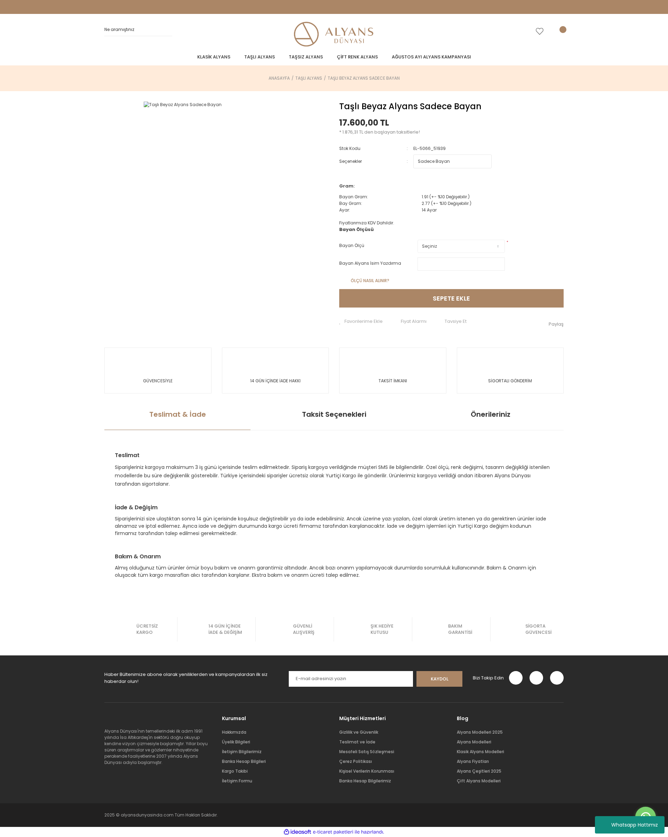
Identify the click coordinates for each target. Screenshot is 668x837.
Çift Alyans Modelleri (479, 781)
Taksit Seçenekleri (334, 414)
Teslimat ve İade (357, 742)
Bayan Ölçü (351, 245)
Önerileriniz (490, 414)
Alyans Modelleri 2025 (480, 732)
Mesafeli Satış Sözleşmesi (366, 752)
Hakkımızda (234, 732)
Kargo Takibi (235, 771)
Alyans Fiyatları (473, 761)
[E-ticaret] (333, 832)
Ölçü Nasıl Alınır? (370, 281)
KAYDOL (439, 679)
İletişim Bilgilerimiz (242, 752)
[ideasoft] (297, 832)
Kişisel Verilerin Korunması (366, 771)
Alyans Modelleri (474, 742)
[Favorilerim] (539, 31)
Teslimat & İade (177, 414)
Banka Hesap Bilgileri (244, 761)
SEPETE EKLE (451, 298)
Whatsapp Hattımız (634, 824)
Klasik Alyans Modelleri (480, 752)
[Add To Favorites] (361, 321)
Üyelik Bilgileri (236, 742)
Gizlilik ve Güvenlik (358, 732)
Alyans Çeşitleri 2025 (479, 771)
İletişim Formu (237, 781)
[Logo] (334, 35)
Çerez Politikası (355, 761)
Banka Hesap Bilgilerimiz (365, 781)
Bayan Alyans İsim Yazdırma (370, 263)
